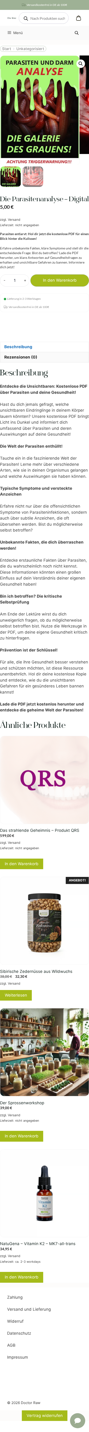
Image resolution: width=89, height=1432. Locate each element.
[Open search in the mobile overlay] (43, 18)
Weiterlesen (16, 995)
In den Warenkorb (60, 280)
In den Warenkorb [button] (21, 863)
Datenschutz (19, 1333)
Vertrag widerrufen (45, 1415)
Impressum (17, 1357)
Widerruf (15, 1321)
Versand (14, 219)
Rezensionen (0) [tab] (20, 357)
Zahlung (15, 1297)
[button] (80, 63)
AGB (11, 1345)
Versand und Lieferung (29, 1309)
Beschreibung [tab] (18, 346)
